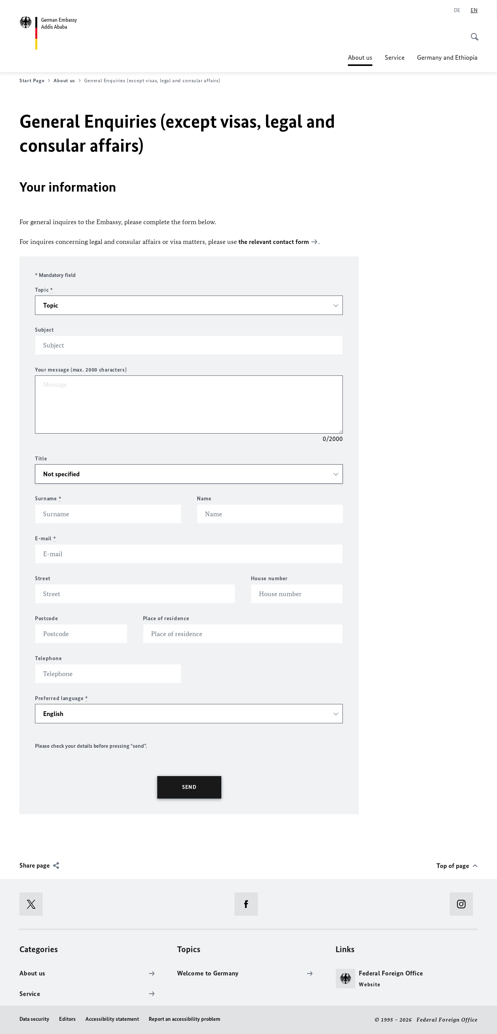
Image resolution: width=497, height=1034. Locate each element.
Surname (48, 498)
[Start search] (472, 32)
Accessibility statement (112, 1019)
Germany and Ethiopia (447, 57)
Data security (34, 1019)
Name (204, 498)
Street (42, 578)
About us (360, 60)
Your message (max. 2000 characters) (81, 370)
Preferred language (61, 698)
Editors (67, 1019)
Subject (44, 330)
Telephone (48, 658)
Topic (44, 290)
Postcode (46, 618)
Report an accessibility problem (184, 1019)
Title (41, 458)
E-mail (45, 538)
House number (269, 578)
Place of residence (166, 618)
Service (395, 57)
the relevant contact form (273, 242)
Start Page (31, 80)
